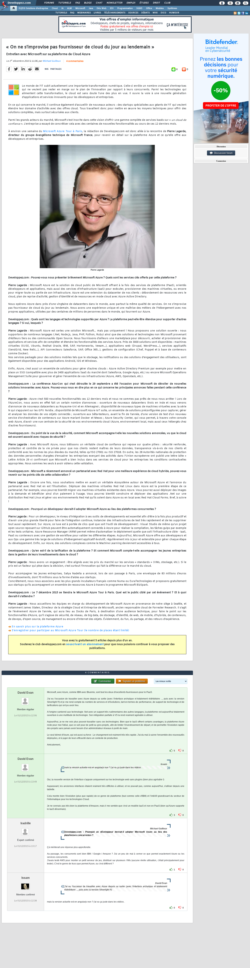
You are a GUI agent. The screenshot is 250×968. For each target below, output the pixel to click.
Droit (156, 2)
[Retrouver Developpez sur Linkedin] (246, 13)
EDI (112, 8)
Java (91, 8)
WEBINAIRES (84, 12)
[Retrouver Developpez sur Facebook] (242, 13)
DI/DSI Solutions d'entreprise (33, 8)
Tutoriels (64, 2)
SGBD (139, 8)
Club (167, 2)
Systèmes (172, 8)
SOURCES (133, 12)
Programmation (125, 8)
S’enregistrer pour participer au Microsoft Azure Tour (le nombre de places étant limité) (70, 630)
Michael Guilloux (52, 61)
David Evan (25, 692)
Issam (25, 877)
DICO (163, 12)
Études (144, 2)
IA (62, 8)
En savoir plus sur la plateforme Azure (37, 626)
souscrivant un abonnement (85, 644)
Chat (98, 2)
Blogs (88, 2)
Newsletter (114, 2)
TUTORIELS (61, 12)
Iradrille (25, 823)
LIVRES (97, 12)
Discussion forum (223, 153)
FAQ (77, 2)
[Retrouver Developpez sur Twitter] (239, 13)
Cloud (55, 8)
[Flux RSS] (235, 13)
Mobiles (160, 8)
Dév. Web (101, 8)
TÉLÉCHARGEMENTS (114, 12)
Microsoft (80, 8)
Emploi (130, 2)
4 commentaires (74, 61)
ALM (69, 8)
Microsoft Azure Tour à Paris (62, 131)
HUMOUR (174, 12)
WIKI (155, 12)
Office (149, 8)
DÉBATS (145, 12)
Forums (49, 2)
